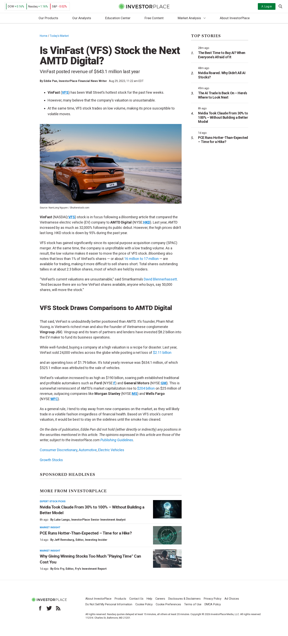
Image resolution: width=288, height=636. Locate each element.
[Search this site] (280, 6)
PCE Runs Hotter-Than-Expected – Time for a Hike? (86, 533)
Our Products (48, 18)
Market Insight (50, 527)
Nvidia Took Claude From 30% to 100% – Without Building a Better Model (223, 117)
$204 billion (146, 388)
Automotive (88, 450)
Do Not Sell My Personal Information (108, 604)
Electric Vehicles (111, 450)
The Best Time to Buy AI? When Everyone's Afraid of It (221, 55)
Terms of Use (192, 604)
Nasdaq (33, 6)
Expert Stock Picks (52, 501)
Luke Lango (62, 519)
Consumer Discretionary (58, 450)
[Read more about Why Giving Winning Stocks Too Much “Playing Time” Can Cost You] (167, 558)
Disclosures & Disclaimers (184, 598)
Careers (160, 598)
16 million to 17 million (141, 259)
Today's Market (59, 35)
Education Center (117, 18)
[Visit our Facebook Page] (40, 608)
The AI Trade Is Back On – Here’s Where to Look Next (222, 95)
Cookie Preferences (168, 604)
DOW (11, 6)
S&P (54, 6)
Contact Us (136, 598)
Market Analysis (189, 18)
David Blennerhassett (160, 279)
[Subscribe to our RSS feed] (58, 608)
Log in (268, 6)
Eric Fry (59, 568)
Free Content (154, 18)
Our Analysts (81, 18)
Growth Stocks (51, 460)
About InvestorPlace (235, 18)
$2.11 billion (162, 352)
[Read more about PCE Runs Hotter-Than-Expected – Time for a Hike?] (167, 535)
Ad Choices (232, 598)
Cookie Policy (144, 604)
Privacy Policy (212, 598)
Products (120, 598)
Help (149, 598)
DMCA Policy (213, 604)
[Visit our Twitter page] (49, 608)
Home (43, 35)
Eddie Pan (50, 81)
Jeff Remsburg (64, 539)
